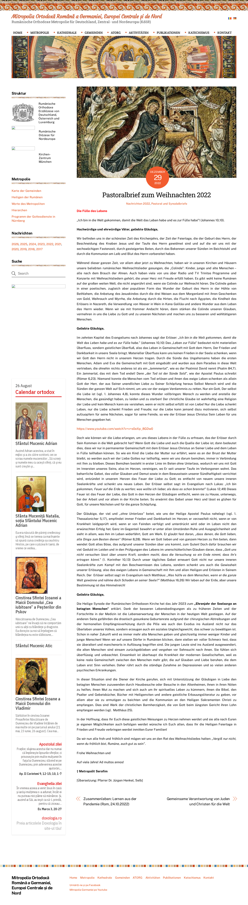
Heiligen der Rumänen (27, 197)
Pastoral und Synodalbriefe (169, 203)
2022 (49, 244)
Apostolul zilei (50, 744)
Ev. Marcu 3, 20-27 (50, 809)
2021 (58, 244)
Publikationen (168, 33)
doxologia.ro (52, 818)
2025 (23, 244)
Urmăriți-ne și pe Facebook (85, 885)
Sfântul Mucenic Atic (34, 645)
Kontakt (224, 33)
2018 (31, 249)
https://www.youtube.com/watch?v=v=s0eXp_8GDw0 (115, 429)
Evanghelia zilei (49, 783)
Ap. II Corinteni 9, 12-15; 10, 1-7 (40, 774)
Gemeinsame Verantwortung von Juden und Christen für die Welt (198, 801)
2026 (15, 244)
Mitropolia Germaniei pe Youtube (88, 889)
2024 (32, 244)
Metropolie (39, 33)
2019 (23, 249)
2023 (41, 244)
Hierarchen (19, 210)
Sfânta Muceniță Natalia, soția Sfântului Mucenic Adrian (38, 521)
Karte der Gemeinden (26, 190)
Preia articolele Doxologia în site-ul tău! (39, 826)
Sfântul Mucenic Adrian (36, 443)
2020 (15, 249)
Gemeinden (94, 33)
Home (17, 33)
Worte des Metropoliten (28, 203)
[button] (18, 57)
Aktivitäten (139, 33)
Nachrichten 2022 (138, 203)
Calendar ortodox (35, 392)
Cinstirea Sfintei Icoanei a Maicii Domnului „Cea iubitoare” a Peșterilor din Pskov (38, 604)
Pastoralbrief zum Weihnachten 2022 (156, 194)
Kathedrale (67, 33)
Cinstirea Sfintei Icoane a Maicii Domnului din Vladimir (38, 703)
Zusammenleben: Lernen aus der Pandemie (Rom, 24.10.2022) (109, 801)
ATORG (116, 33)
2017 (39, 249)
